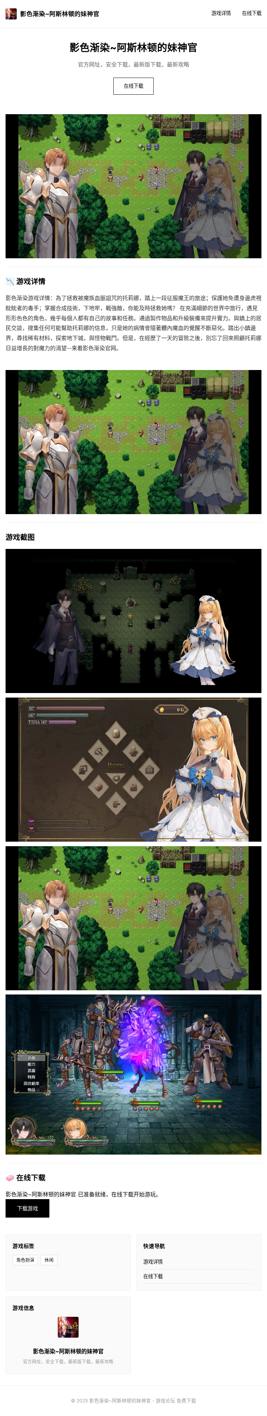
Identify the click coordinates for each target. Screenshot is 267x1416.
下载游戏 (27, 1208)
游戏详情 (221, 13)
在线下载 (251, 13)
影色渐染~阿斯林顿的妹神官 (59, 13)
